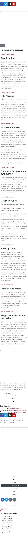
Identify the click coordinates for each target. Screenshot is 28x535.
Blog (14, 491)
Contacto (14, 494)
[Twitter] (6, 4)
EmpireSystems (19, 422)
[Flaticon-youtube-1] (14, 500)
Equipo (14, 479)
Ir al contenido (4, 509)
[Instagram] (10, 4)
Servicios (14, 482)
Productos (14, 488)
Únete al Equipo (8, 394)
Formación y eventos (14, 485)
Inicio (14, 476)
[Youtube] (14, 4)
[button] (0, 511)
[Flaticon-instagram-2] (10, 500)
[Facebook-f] (2, 4)
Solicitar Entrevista (10, 505)
